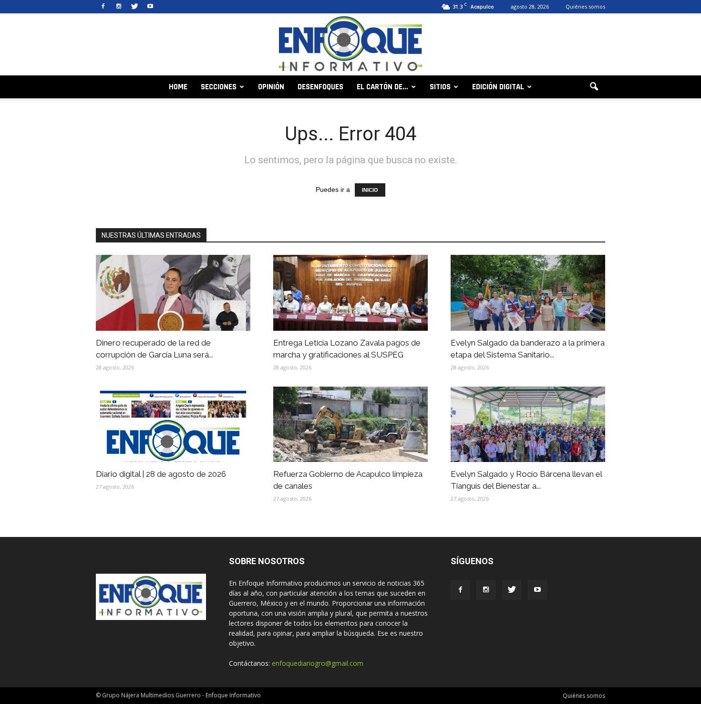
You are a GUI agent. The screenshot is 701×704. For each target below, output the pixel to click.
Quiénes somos (585, 6)
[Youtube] (150, 6)
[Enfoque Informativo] (350, 45)
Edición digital (498, 87)
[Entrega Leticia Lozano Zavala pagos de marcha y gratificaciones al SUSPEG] (350, 293)
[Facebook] (103, 6)
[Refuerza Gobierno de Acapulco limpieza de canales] (350, 424)
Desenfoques (320, 87)
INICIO (370, 190)
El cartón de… (382, 87)
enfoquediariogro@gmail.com (317, 663)
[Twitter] (134, 6)
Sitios (440, 87)
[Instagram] (119, 6)
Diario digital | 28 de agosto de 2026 (161, 474)
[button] (593, 86)
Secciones (219, 87)
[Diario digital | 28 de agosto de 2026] (173, 424)
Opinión (271, 87)
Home (178, 87)
